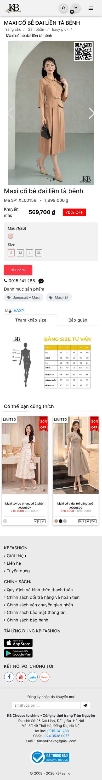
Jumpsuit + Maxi (25, 297)
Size (11, 244)
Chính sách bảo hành (27, 619)
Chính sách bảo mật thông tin (36, 612)
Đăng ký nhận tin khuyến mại (51, 697)
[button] (91, 113)
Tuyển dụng (18, 570)
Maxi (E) (61, 297)
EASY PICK (60, 29)
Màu (17, 228)
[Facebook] (9, 677)
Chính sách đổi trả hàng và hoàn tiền (43, 597)
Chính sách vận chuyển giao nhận (40, 604)
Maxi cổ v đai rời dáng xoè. (75, 503)
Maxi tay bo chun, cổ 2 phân (24, 503)
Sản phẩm (36, 29)
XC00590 (75, 507)
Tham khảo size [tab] (30, 320)
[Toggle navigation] (91, 8)
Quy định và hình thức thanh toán (40, 589)
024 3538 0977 (56, 736)
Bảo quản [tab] (78, 320)
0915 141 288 (22, 280)
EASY (19, 310)
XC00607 (24, 507)
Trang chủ (12, 29)
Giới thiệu (16, 555)
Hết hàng (18, 270)
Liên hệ (14, 563)
